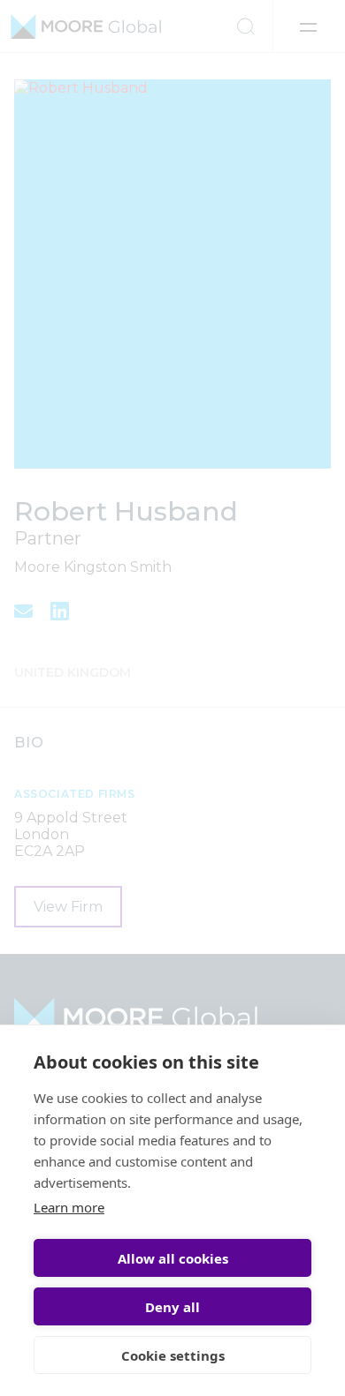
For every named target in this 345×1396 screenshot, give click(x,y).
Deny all (172, 1307)
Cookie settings (173, 1355)
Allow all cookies (173, 1258)
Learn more (69, 1207)
